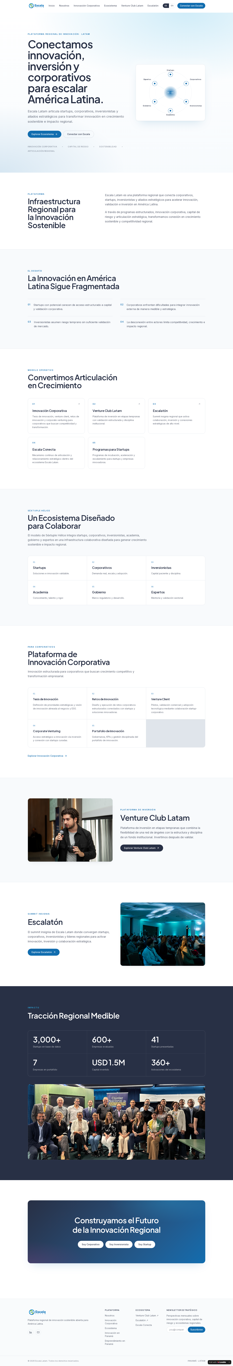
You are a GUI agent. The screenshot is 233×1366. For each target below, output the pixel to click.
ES (166, 5)
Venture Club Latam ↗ (147, 1315)
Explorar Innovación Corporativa (45, 755)
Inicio (52, 5)
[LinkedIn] (30, 1332)
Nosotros (64, 5)
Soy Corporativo (91, 1244)
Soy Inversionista (119, 1244)
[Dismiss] (229, 1362)
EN (172, 5)
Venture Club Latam (132, 5)
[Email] (38, 1332)
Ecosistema (110, 5)
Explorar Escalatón (42, 952)
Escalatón (153, 5)
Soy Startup (144, 1244)
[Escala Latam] (36, 6)
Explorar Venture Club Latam (139, 848)
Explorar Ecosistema (43, 134)
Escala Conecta (144, 1325)
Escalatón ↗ (142, 1320)
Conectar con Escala (191, 5)
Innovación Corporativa (87, 5)
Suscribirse (196, 1329)
